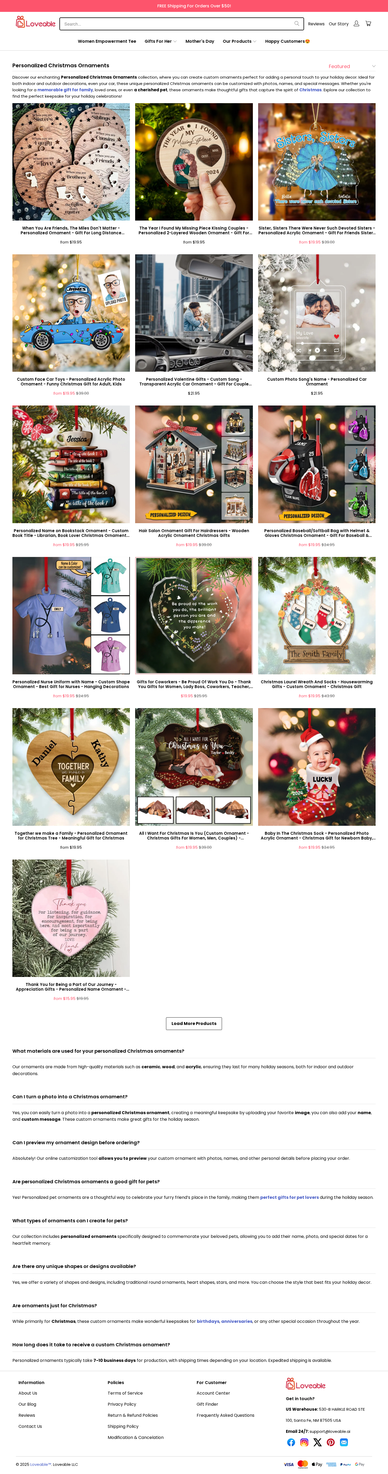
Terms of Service (125, 1393)
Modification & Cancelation (136, 1437)
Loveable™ (40, 1464)
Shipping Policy (123, 1426)
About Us (27, 1393)
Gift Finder (207, 1404)
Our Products (237, 41)
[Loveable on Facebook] (291, 1444)
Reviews (316, 24)
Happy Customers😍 (287, 41)
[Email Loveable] (344, 1444)
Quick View (71, 174)
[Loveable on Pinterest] (330, 1444)
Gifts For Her (158, 41)
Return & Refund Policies (133, 1415)
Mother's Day (200, 41)
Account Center (213, 1393)
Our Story (339, 24)
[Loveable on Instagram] (304, 1444)
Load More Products (194, 1023)
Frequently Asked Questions (225, 1415)
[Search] (297, 24)
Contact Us (30, 1426)
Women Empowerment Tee (107, 41)
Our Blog (27, 1404)
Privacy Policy (122, 1404)
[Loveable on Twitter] (317, 1444)
